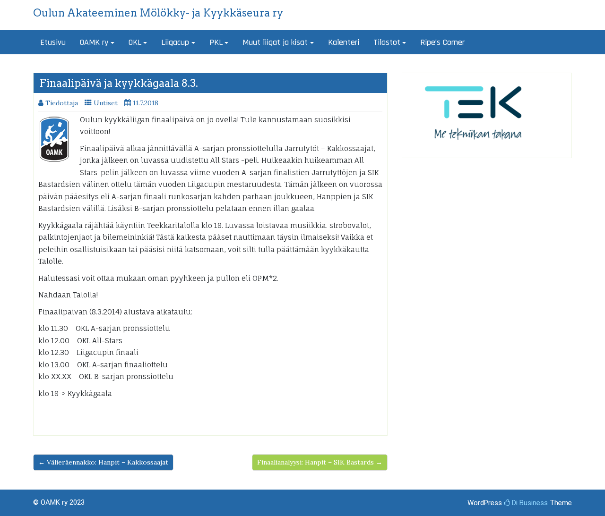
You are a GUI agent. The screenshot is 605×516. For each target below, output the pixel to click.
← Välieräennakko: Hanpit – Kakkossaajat (103, 462)
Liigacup (175, 42)
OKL (135, 42)
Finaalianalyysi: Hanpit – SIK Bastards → (319, 462)
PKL (216, 42)
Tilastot (386, 42)
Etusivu (53, 42)
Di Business (529, 503)
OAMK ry (94, 42)
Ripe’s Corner (442, 42)
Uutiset (106, 103)
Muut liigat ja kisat (275, 42)
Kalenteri (343, 42)
